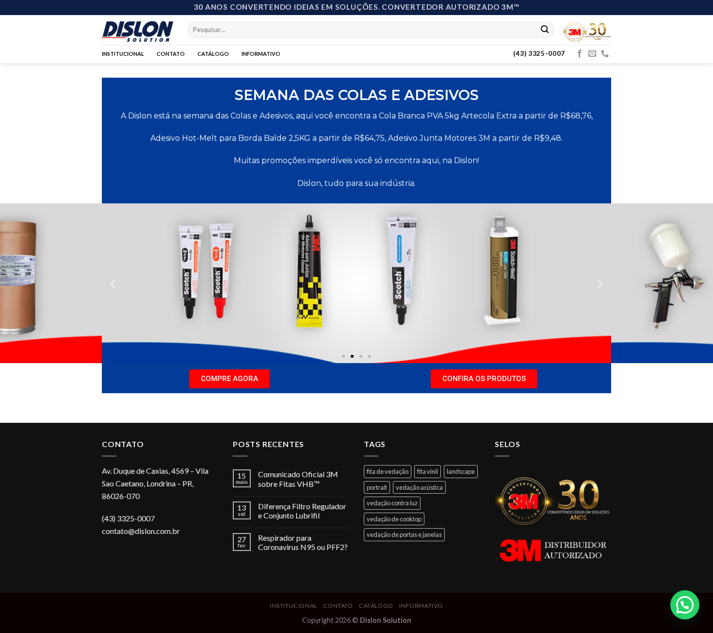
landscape (461, 471)
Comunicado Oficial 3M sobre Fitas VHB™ (298, 478)
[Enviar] (544, 29)
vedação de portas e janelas (404, 534)
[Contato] (605, 54)
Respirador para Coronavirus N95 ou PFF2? (303, 542)
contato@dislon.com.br (141, 530)
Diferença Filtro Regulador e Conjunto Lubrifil (302, 510)
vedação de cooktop (394, 519)
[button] (343, 356)
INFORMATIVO (261, 53)
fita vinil (427, 471)
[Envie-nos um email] (592, 54)
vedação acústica (419, 487)
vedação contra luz (392, 503)
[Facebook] (579, 54)
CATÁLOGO (213, 53)
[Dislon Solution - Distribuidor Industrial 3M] (137, 29)
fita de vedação (387, 471)
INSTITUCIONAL (123, 53)
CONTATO (171, 53)
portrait (377, 487)
